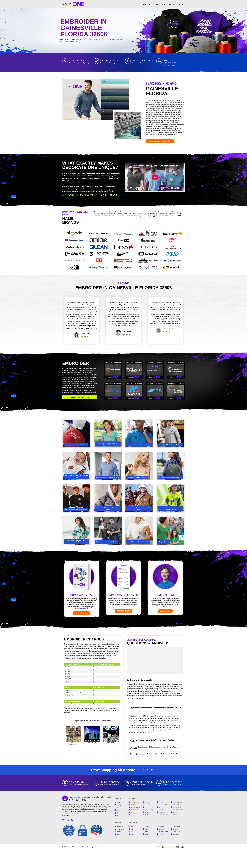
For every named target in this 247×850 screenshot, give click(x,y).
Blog (118, 834)
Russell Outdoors (178, 809)
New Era (140, 214)
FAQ (163, 4)
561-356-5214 (78, 800)
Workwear (176, 829)
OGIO (135, 214)
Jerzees (147, 802)
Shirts (146, 831)
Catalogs (119, 805)
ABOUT (151, 4)
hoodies (118, 216)
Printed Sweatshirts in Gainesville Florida (170, 445)
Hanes (132, 812)
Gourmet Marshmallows (73, 743)
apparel (176, 214)
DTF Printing (120, 829)
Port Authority (149, 809)
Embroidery (120, 826)
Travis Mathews (177, 802)
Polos (132, 834)
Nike (131, 214)
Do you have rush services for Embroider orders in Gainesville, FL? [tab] (153, 708)
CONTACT (180, 4)
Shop (118, 813)
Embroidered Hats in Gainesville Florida (76, 445)
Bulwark (161, 807)
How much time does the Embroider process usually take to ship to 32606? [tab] (154, 747)
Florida (119, 831)
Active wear (176, 831)
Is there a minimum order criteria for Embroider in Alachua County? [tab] (152, 740)
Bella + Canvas (163, 804)
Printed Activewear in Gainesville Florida (76, 509)
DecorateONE (70, 847)
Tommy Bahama (163, 815)
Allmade (161, 802)
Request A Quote (123, 595)
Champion (162, 812)
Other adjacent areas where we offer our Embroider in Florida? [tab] (153, 754)
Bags (131, 829)
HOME (144, 4)
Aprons (161, 834)
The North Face (149, 815)
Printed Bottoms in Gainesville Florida (138, 542)
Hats (131, 831)
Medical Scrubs (163, 831)
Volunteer (175, 812)
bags (123, 216)
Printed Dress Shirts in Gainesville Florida (107, 477)
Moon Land (111, 742)
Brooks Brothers (135, 802)
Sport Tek (147, 812)
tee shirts (112, 216)
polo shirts (104, 216)
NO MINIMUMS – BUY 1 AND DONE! (90, 195)
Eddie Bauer (134, 809)
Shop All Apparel (164, 542)
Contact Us (165, 595)
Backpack (161, 829)
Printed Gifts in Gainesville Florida (137, 477)
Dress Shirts (176, 826)
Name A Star (92, 742)
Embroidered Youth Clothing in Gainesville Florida (76, 541)
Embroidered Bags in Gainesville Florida (170, 477)
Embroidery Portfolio (80, 397)
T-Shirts (147, 826)
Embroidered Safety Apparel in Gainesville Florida (170, 508)
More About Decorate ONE (160, 141)
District (161, 809)
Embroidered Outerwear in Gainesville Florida (107, 508)
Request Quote (123, 611)
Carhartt (132, 804)
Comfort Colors (135, 807)
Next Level (176, 804)
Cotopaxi (175, 815)
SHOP (157, 4)
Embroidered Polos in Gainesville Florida (139, 445)
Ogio (131, 815)
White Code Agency (87, 847)
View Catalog (81, 595)
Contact (119, 807)
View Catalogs (81, 613)
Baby (131, 826)
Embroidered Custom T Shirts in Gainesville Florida (108, 444)
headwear (97, 216)
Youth (146, 834)
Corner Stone (177, 807)
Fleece (147, 829)
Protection (176, 834)
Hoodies (161, 826)
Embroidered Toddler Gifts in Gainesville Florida (76, 476)
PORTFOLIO (171, 4)
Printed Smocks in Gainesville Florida (106, 542)
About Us (119, 802)
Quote (118, 810)
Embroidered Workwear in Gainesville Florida (139, 508)
